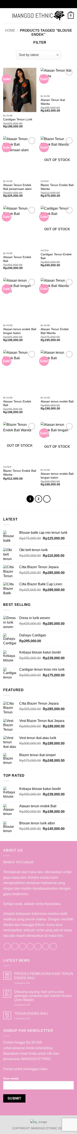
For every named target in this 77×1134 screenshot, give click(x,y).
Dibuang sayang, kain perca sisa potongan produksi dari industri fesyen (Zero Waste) (43, 996)
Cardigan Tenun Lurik (17, 119)
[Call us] (37, 946)
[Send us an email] (30, 946)
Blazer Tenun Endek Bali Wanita (57, 187)
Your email (10, 1078)
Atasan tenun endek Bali (57, 401)
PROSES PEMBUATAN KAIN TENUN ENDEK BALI (43, 976)
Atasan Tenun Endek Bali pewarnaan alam (17, 187)
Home (10, 30)
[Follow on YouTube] (53, 946)
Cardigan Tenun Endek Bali (56, 256)
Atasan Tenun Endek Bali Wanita (55, 331)
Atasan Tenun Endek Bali (17, 259)
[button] (5, 15)
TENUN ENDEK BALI (31, 1013)
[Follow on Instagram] (14, 946)
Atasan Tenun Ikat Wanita (53, 101)
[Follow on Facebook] (7, 946)
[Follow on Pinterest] (45, 946)
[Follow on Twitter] (22, 946)
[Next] (46, 499)
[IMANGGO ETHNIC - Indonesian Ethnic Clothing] (38, 15)
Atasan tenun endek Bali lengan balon (19, 331)
